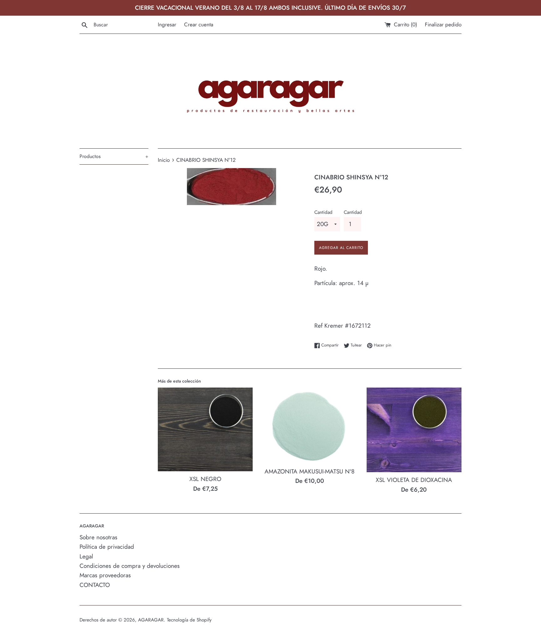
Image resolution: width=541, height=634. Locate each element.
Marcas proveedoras (105, 575)
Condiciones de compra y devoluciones (130, 566)
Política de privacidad (107, 546)
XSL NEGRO (205, 479)
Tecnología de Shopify (189, 619)
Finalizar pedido (443, 24)
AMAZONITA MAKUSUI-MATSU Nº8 (309, 471)
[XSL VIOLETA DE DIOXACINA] (414, 430)
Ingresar (167, 24)
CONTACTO (95, 585)
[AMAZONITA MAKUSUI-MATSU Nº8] (309, 426)
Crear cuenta (198, 24)
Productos (114, 156)
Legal (86, 556)
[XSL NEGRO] (205, 429)
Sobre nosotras (98, 537)
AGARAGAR (151, 619)
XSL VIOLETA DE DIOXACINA (414, 480)
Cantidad (323, 212)
